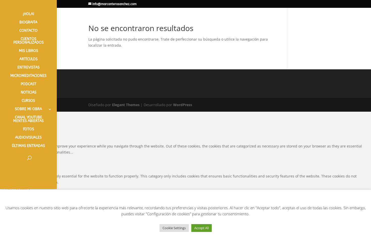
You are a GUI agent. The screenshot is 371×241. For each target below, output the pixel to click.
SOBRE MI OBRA (28, 109)
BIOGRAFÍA (28, 22)
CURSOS (28, 101)
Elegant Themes (126, 104)
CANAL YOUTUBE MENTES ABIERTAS (28, 119)
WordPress (182, 104)
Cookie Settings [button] (174, 228)
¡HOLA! (28, 14)
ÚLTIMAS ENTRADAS (28, 146)
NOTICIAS (28, 93)
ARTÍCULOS (28, 59)
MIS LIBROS (28, 51)
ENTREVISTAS (28, 68)
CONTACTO (28, 31)
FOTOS (28, 129)
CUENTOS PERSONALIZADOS (28, 41)
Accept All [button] (201, 228)
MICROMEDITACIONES (28, 76)
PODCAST (28, 84)
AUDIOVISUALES (28, 138)
